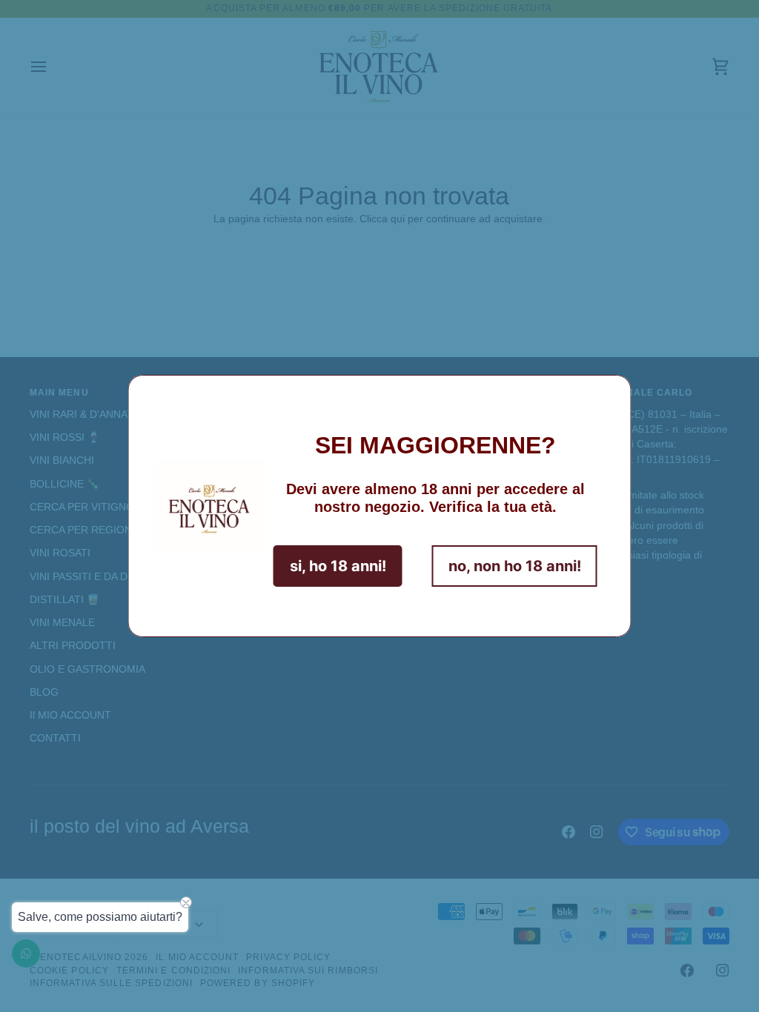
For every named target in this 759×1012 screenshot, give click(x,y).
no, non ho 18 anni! (514, 566)
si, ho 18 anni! (338, 566)
